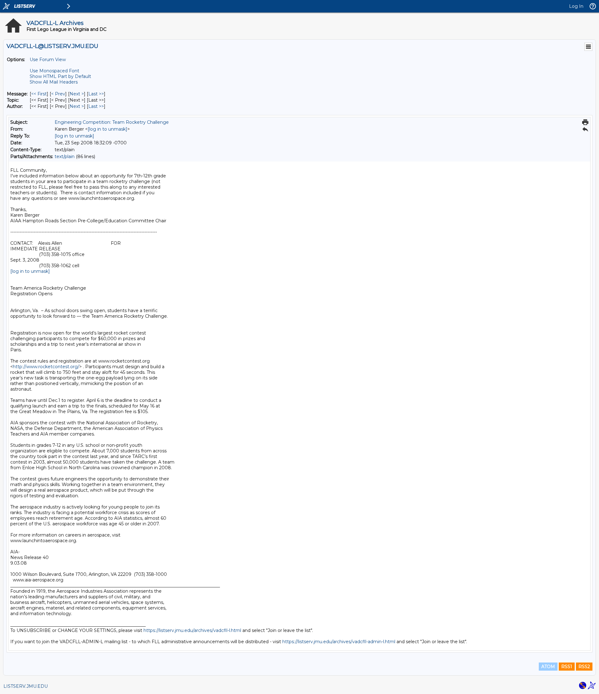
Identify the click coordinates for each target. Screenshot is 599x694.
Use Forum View (48, 59)
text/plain (65, 156)
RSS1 (566, 666)
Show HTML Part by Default (60, 76)
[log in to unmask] (107, 129)
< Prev (58, 94)
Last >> (96, 94)
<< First (39, 94)
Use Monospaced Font (54, 71)
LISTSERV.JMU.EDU (25, 686)
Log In (576, 6)
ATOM (548, 666)
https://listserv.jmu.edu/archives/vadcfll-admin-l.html (338, 641)
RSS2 (584, 666)
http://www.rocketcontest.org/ (46, 366)
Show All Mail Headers (54, 82)
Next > (77, 94)
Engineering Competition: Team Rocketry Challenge (112, 122)
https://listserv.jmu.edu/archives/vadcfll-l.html (192, 630)
